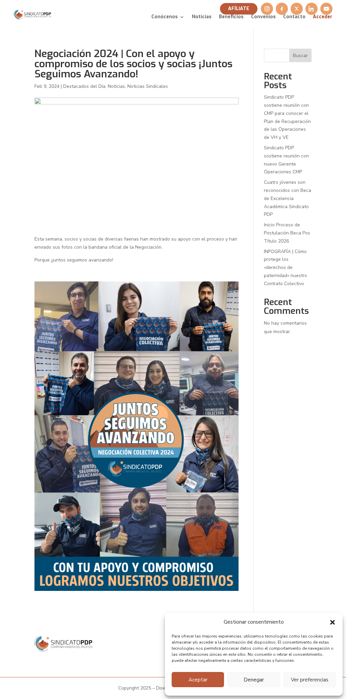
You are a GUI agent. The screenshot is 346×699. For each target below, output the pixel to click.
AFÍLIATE (238, 8)
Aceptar (198, 679)
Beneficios (231, 17)
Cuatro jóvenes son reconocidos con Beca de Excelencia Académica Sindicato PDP (287, 198)
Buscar (300, 55)
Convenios (263, 17)
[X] (297, 9)
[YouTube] (326, 9)
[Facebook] (282, 9)
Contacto (294, 17)
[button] (332, 622)
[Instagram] (267, 9)
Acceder (322, 17)
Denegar (254, 679)
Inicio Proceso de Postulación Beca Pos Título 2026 (287, 233)
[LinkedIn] (311, 9)
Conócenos (164, 17)
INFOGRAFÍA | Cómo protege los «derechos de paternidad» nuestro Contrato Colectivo (285, 267)
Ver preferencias (309, 679)
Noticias (202, 17)
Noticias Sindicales (147, 86)
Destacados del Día (84, 86)
